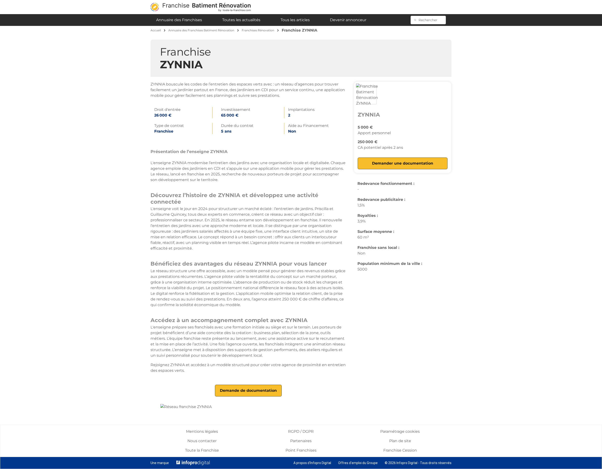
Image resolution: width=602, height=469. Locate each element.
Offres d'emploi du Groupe (358, 463)
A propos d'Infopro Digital (312, 463)
